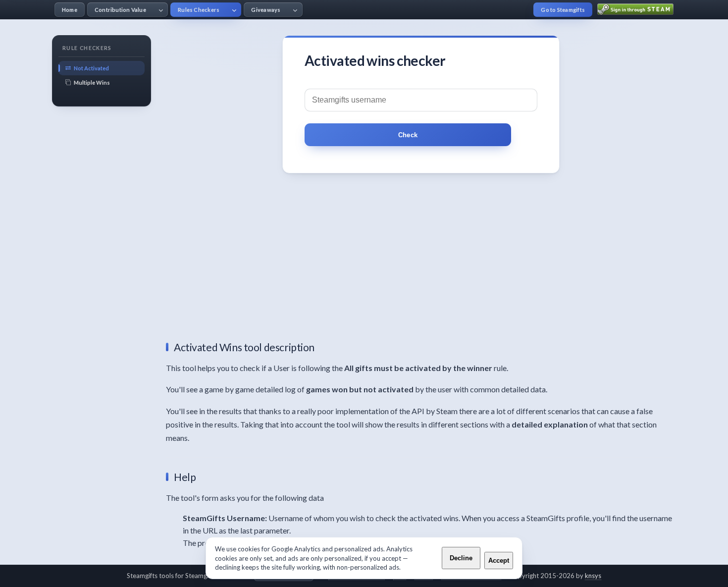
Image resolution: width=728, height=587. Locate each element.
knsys (593, 576)
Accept (498, 560)
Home (69, 9)
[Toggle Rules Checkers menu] (234, 9)
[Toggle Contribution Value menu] (161, 9)
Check (407, 135)
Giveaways (265, 9)
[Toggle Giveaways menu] (295, 9)
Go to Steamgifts (563, 9)
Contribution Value (120, 9)
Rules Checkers (198, 9)
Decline (461, 558)
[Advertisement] (421, 260)
